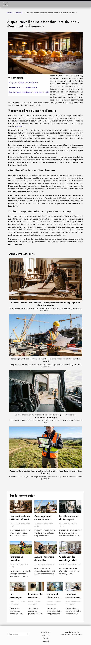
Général (18, 12)
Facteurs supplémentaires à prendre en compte (29, 92)
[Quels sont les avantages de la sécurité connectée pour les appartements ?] (70, 547)
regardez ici (19, 126)
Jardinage (45, 635)
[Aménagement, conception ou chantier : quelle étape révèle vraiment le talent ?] (45, 335)
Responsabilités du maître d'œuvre (23, 82)
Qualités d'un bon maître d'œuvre (23, 87)
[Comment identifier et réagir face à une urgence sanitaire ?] (55, 586)
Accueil (10, 12)
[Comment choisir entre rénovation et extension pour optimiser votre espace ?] (73, 586)
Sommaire (17, 78)
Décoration (45, 632)
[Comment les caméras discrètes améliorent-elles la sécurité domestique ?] (36, 586)
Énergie (45, 638)
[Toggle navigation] (5, 4)
